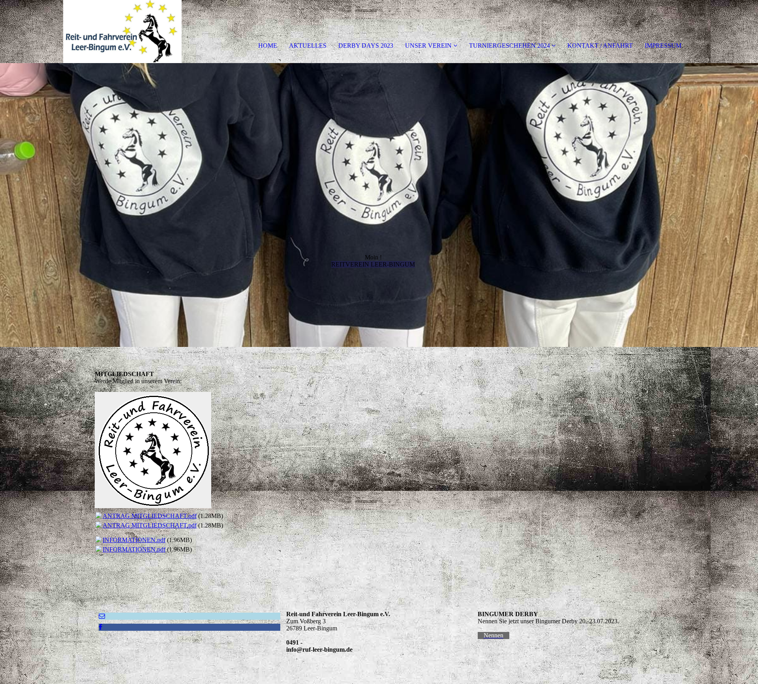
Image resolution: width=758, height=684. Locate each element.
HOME (267, 45)
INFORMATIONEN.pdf (134, 540)
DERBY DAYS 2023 (365, 45)
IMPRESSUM (663, 45)
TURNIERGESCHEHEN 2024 (509, 45)
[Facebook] (100, 627)
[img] (91, 31)
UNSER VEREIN (428, 45)
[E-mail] (102, 616)
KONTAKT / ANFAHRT (600, 45)
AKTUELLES (307, 45)
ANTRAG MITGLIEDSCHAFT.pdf (150, 516)
